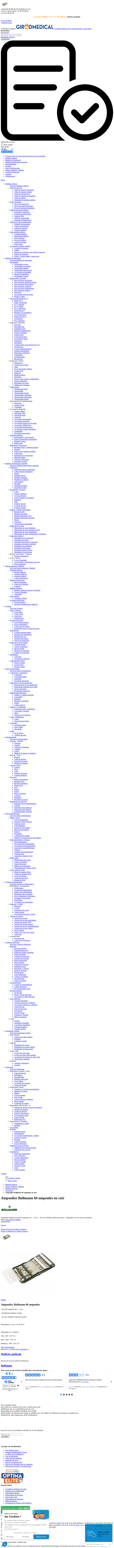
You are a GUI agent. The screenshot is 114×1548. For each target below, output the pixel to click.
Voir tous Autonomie (17, 1069)
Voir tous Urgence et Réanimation (22, 884)
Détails (3, 1300)
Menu (3, 180)
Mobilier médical (11, 158)
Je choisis (25, 1537)
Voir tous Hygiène (16, 608)
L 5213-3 (59, 1523)
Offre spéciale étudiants (13, 1458)
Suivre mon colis (11, 1497)
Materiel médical (11, 1184)
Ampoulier (9, 1191)
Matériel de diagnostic (13, 160)
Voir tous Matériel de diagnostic (21, 260)
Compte (3, 1174)
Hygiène (8, 166)
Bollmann (6, 1365)
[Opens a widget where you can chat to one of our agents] (98, 1535)
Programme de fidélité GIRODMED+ (18, 1503)
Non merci (10, 1537)
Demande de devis (11, 1460)
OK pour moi (41, 1537)
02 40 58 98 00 (6, 21)
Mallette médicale (11, 1189)
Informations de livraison (14, 1495)
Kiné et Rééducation (12, 168)
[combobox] (11, 35)
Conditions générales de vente (15, 1489)
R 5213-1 (77, 1525)
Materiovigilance (11, 1501)
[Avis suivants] (111, 1381)
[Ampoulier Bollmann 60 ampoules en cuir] (6, 1241)
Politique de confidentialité (14, 1491)
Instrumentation (10, 164)
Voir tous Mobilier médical (19, 186)
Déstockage (10, 176)
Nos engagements (11, 1456)
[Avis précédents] (21, 1381)
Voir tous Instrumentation (18, 739)
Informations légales (12, 1493)
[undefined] (18, 1385)
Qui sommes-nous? (12, 1450)
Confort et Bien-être (12, 172)
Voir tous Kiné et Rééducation (20, 816)
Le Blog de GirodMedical (14, 1454)
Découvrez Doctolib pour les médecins (19, 1464)
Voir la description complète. (11, 1220)
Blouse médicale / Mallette (14, 170)
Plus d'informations (7, 1347)
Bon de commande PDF (13, 1462)
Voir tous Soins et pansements (20, 671)
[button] (4, 1544)
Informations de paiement (14, 1499)
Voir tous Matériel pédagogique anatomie (24, 465)
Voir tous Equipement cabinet (20, 1033)
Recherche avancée (7, 37)
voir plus (86, 1382)
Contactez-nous (6, 23)
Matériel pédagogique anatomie (16, 162)
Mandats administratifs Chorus (16, 1452)
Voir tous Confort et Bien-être (20, 944)
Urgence (8, 174)
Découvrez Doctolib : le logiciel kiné (18, 1466)
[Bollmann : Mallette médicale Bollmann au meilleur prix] (9, 1212)
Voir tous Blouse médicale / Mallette (22, 568)
